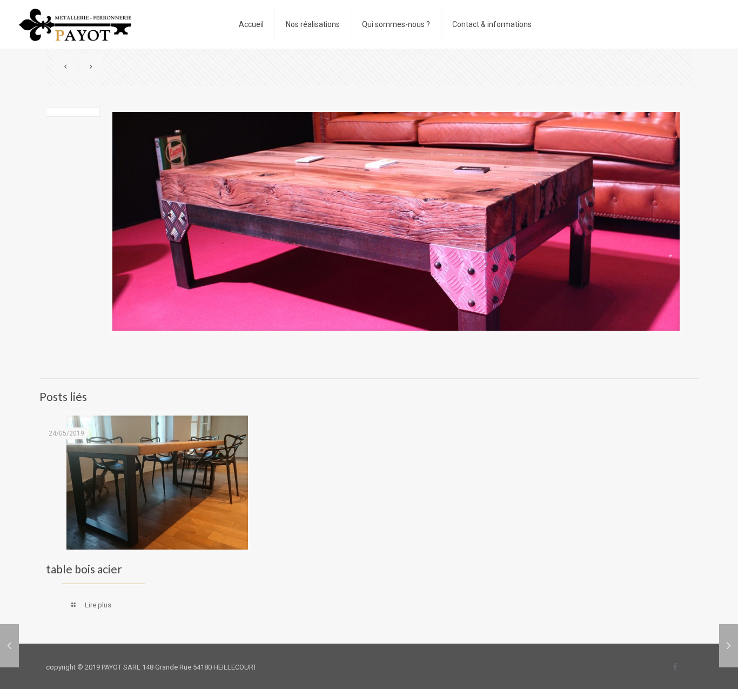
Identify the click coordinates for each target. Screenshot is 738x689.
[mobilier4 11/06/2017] (728, 645)
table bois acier (84, 569)
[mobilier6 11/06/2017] (9, 645)
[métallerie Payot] (75, 24)
